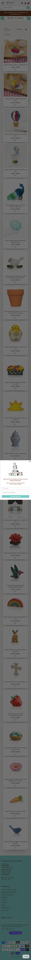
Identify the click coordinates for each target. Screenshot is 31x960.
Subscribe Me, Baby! (15, 496)
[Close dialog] (30, 461)
